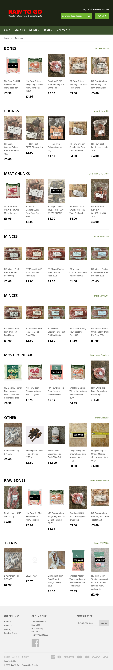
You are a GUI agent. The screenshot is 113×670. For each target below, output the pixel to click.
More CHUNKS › (101, 110)
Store (47, 30)
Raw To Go (14, 665)
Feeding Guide (10, 632)
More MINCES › (101, 236)
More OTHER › (102, 417)
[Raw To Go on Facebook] (35, 645)
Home (7, 30)
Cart (104, 15)
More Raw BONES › (99, 480)
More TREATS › (101, 542)
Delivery (34, 30)
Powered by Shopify (30, 665)
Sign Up (104, 623)
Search (7, 621)
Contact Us (63, 30)
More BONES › (102, 48)
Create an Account (101, 9)
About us (19, 30)
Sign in (86, 9)
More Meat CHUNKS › (99, 173)
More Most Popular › (99, 355)
